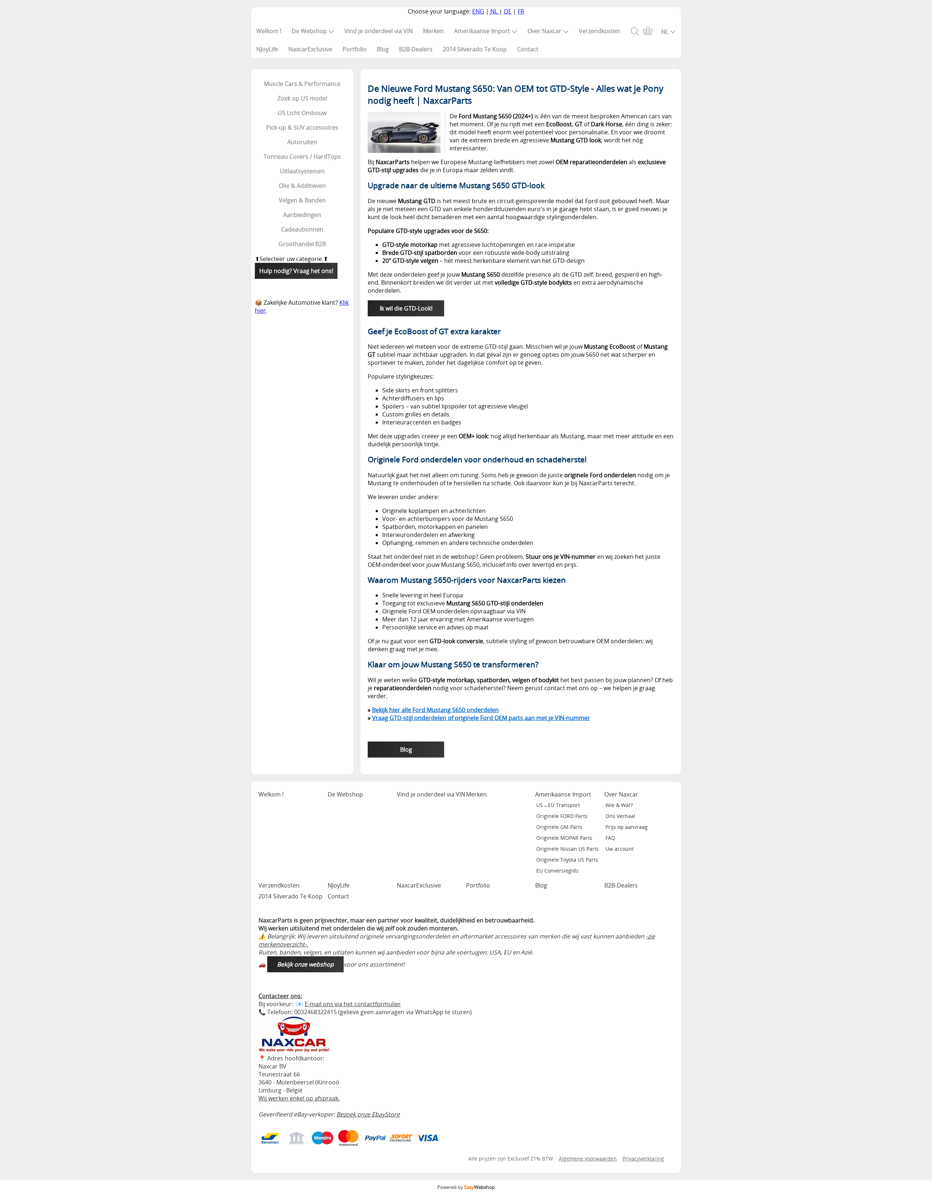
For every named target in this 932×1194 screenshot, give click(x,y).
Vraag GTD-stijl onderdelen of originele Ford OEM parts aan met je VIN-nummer (481, 718)
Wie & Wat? (619, 805)
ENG (478, 11)
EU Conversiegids (557, 870)
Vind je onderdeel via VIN (378, 31)
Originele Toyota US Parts (567, 859)
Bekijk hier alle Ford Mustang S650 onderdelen (435, 710)
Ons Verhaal (620, 816)
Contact (527, 49)
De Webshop (309, 31)
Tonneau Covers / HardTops (302, 157)
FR (521, 11)
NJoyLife (267, 49)
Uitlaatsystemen (302, 171)
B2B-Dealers (416, 49)
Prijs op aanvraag (626, 826)
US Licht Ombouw (302, 113)
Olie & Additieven (302, 186)
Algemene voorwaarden (588, 1158)
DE (508, 11)
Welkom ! (268, 31)
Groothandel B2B (302, 244)
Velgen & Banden (302, 200)
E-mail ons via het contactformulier (353, 1004)
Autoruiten (302, 142)
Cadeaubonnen (302, 229)
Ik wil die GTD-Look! (406, 308)
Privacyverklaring (643, 1158)
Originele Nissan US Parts (567, 848)
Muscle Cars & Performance (302, 84)
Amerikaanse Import (482, 31)
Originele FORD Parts (562, 816)
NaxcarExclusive (310, 49)
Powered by (466, 1187)
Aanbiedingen (302, 215)
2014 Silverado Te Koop (475, 49)
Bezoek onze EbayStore (368, 1114)
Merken (433, 31)
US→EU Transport (558, 805)
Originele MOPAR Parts (564, 837)
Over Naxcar (544, 31)
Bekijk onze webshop (305, 964)
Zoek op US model (302, 98)
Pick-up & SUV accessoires (302, 127)
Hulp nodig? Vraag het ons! (296, 271)
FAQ (610, 837)
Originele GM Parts (559, 826)
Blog (383, 49)
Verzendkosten (599, 31)
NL (494, 11)
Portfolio (355, 49)
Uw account (619, 848)
